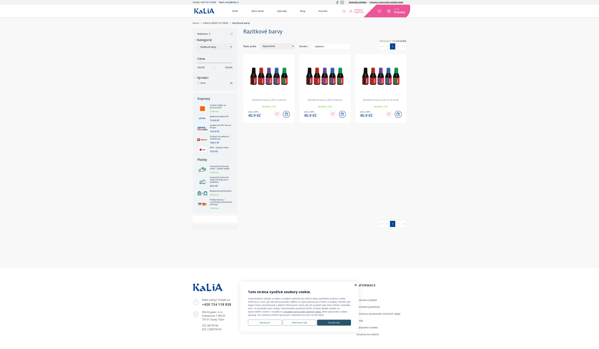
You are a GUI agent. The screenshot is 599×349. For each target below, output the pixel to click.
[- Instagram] (342, 2)
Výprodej (282, 11)
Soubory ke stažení (367, 334)
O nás (359, 320)
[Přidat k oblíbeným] (276, 114)
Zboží (235, 11)
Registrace (359, 12)
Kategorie (204, 40)
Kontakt (323, 11)
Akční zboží (257, 11)
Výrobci (202, 78)
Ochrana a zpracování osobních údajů (386, 2)
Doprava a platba (366, 300)
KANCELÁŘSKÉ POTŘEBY (216, 23)
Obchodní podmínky (358, 2)
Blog (302, 11)
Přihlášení (358, 10)
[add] (286, 114)
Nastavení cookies (367, 327)
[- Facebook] (337, 2)
